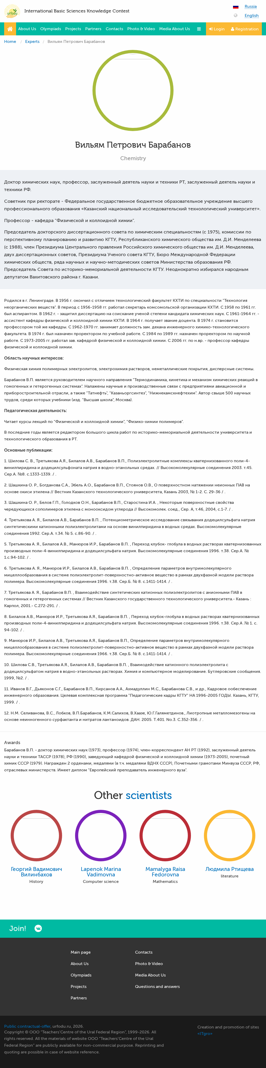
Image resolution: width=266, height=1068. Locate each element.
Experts (32, 41)
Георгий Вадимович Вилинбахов (36, 872)
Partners (93, 29)
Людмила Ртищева (229, 869)
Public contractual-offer (27, 1026)
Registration (246, 29)
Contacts (114, 29)
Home (10, 41)
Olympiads (50, 29)
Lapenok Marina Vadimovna (101, 872)
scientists (149, 795)
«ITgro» (204, 1033)
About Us (27, 29)
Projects (73, 29)
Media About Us (174, 29)
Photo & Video (141, 29)
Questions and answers (157, 986)
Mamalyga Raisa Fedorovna (165, 872)
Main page (81, 952)
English (252, 16)
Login (219, 29)
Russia (251, 6)
